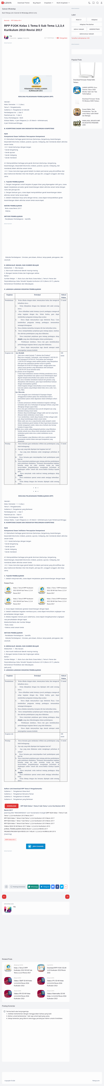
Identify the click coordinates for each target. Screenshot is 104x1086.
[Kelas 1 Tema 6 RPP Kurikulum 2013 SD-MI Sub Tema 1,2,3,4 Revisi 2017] (8, 604)
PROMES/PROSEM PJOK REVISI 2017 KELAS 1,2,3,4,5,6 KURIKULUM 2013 (30, 831)
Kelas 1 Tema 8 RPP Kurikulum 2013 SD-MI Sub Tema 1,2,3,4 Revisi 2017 (23, 590)
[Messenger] (53, 887)
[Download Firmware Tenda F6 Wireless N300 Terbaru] (77, 105)
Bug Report (37, 3)
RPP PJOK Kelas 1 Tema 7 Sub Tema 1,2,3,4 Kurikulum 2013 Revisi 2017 (29, 821)
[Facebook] (57, 887)
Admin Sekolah (79, 29)
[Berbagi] (65, 887)
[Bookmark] (6, 887)
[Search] (97, 3)
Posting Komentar (19, 887)
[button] (61, 38)
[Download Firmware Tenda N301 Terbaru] (87, 77)
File (14, 907)
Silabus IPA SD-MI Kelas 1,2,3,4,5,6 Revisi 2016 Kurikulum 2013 (22, 996)
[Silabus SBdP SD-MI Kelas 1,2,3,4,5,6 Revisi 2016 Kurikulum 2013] (8, 984)
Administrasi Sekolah (87, 34)
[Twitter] (62, 887)
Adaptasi (95, 20)
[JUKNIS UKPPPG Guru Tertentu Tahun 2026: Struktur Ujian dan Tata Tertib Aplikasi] (77, 93)
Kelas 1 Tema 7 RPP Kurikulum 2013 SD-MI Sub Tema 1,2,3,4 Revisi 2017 (57, 590)
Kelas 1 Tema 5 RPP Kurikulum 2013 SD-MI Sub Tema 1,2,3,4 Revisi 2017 (57, 601)
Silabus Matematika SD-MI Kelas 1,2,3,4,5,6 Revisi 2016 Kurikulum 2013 (56, 996)
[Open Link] (101, 3)
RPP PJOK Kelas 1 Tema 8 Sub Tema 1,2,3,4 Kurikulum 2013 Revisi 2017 (29, 823)
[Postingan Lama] (4, 897)
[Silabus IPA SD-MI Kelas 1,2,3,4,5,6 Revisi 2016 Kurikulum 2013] (8, 997)
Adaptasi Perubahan (87, 24)
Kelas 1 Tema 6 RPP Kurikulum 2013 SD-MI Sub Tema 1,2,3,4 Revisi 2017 (23, 601)
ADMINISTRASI (94, 29)
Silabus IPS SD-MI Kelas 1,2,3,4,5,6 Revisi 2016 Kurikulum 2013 (55, 983)
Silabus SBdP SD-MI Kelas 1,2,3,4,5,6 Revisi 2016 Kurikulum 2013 (23, 983)
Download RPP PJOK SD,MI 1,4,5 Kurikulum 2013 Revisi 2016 (56, 970)
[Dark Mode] (89, 3)
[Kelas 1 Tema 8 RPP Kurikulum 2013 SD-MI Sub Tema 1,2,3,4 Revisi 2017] (8, 593)
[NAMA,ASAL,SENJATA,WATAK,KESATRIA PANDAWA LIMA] (77, 127)
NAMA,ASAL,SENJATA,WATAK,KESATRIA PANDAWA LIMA (91, 123)
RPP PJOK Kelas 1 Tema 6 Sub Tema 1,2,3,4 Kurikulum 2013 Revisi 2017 (29, 818)
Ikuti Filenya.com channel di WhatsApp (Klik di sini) (19, 13)
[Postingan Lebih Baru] (67, 897)
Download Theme (23, 3)
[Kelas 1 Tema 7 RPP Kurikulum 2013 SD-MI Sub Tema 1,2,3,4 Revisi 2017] (42, 593)
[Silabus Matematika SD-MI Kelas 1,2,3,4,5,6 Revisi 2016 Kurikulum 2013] (41, 997)
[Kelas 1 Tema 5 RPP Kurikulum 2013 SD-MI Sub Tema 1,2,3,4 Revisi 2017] (42, 604)
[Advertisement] (35, 58)
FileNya (6, 3)
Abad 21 (79, 20)
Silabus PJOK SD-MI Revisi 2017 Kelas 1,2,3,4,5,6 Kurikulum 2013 (27, 826)
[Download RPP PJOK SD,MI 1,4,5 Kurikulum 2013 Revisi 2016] (41, 971)
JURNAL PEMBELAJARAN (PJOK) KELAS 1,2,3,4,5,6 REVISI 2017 (26, 829)
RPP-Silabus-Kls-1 (10, 839)
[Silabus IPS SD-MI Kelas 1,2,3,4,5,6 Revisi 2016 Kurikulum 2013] (41, 984)
